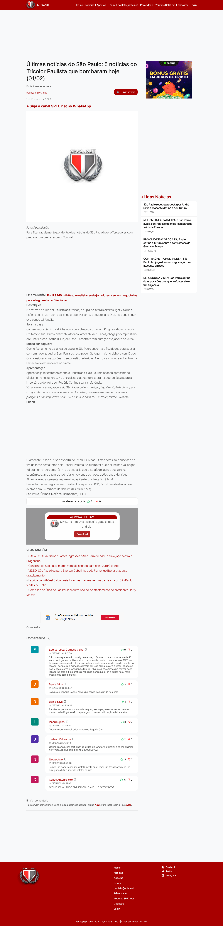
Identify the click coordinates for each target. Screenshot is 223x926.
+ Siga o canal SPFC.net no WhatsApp (58, 106)
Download (82, 534)
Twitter (169, 871)
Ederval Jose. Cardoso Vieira (66, 649)
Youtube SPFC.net (165, 5)
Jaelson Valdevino (60, 739)
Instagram (171, 875)
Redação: (36, 92)
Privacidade (146, 5)
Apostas (101, 5)
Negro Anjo (56, 759)
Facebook (170, 867)
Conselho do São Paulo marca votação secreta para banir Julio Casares (73, 566)
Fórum (111, 5)
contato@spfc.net (128, 5)
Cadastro (183, 5)
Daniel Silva (56, 684)
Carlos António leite (61, 779)
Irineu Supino (57, 722)
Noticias (89, 5)
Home (79, 5)
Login (194, 5)
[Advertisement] (111, 33)
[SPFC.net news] (82, 617)
